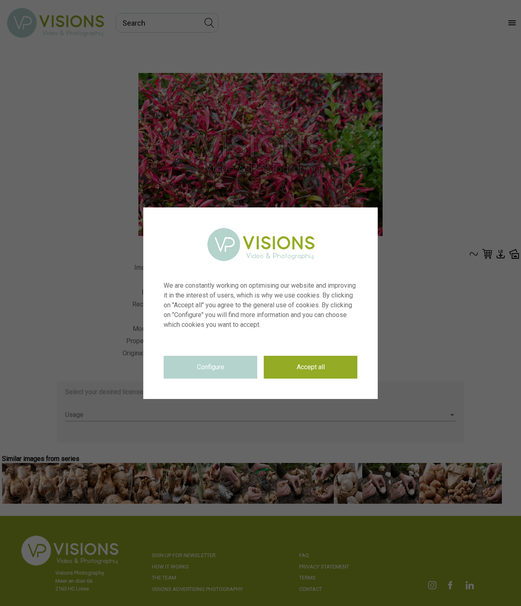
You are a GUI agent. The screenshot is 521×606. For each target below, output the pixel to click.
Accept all (311, 367)
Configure (210, 367)
